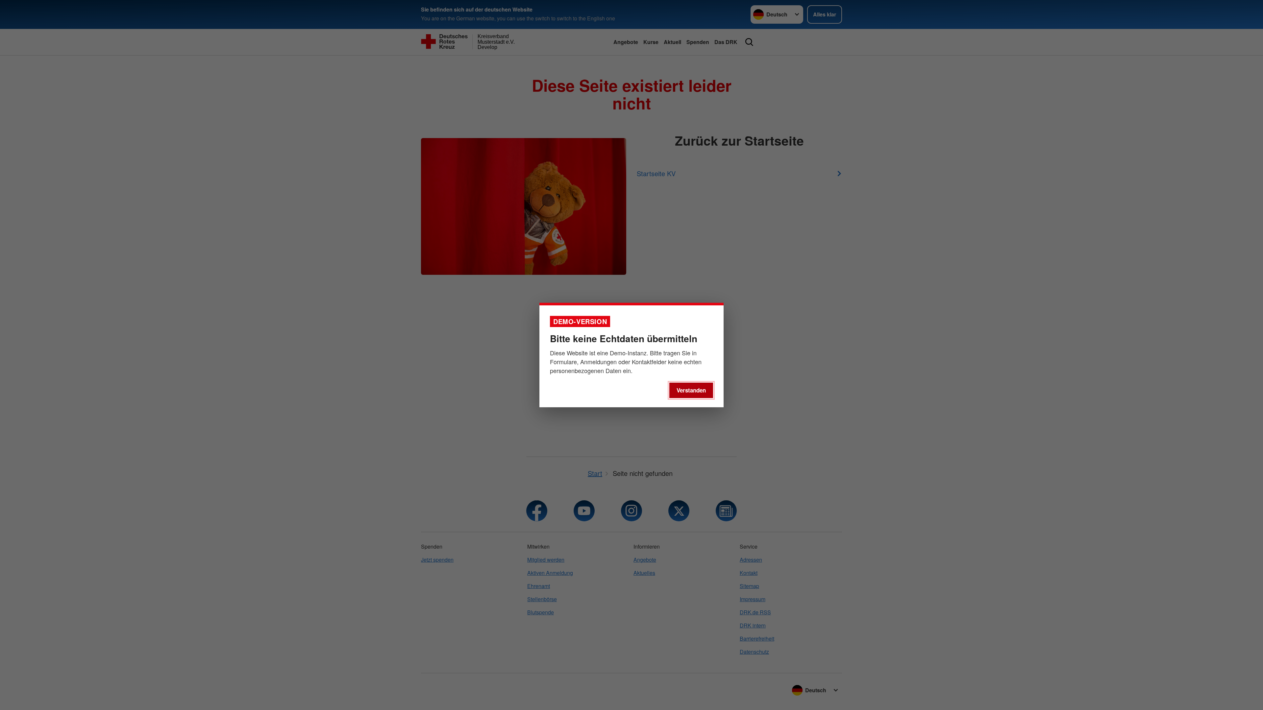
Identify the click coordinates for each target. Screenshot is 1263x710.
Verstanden (691, 390)
